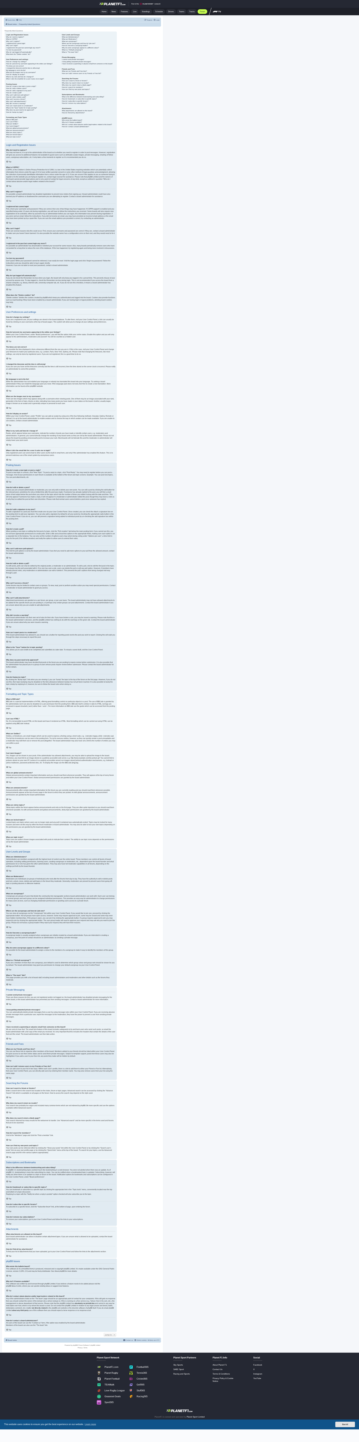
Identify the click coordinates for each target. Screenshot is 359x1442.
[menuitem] (19, 20)
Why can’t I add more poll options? (17, 95)
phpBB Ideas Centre (13, 1286)
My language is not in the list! (16, 70)
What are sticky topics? (14, 132)
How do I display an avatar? (15, 74)
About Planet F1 (220, 1365)
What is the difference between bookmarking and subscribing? (83, 97)
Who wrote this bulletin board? (72, 120)
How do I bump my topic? (14, 112)
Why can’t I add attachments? (16, 101)
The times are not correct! (15, 66)
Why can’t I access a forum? (16, 99)
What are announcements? (15, 130)
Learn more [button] (90, 1424)
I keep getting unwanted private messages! (76, 61)
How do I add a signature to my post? (18, 90)
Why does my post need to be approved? (20, 110)
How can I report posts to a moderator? (19, 106)
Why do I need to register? (15, 37)
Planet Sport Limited (196, 1417)
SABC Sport (178, 1369)
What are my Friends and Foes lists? (74, 71)
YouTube (257, 1378)
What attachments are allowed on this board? (77, 110)
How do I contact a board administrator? (75, 126)
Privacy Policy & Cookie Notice (223, 1379)
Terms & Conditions (221, 1374)
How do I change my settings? (16, 61)
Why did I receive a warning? (16, 103)
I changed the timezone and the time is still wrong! (23, 68)
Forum (202, 12)
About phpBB (60, 1271)
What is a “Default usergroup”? (72, 50)
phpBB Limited (69, 1269)
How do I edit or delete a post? (16, 88)
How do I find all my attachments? (73, 113)
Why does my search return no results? (75, 83)
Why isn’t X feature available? (72, 122)
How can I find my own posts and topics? (76, 89)
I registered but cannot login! (15, 43)
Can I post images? (12, 126)
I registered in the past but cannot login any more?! (23, 48)
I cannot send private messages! (73, 59)
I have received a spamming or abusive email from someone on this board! (87, 64)
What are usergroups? (69, 41)
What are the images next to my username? (21, 72)
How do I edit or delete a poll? (16, 97)
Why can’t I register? (13, 41)
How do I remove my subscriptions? (74, 103)
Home (104, 12)
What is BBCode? (12, 119)
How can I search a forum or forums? (74, 80)
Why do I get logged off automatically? (19, 52)
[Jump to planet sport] (147, 4)
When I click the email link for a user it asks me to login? (25, 79)
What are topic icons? (13, 137)
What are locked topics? (14, 134)
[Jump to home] (113, 4)
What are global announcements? (17, 128)
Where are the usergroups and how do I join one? (78, 43)
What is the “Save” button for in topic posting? (21, 108)
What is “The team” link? (70, 52)
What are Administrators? (70, 37)
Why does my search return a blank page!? (76, 85)
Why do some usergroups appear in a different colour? (80, 48)
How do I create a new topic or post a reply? (21, 86)
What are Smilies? (12, 124)
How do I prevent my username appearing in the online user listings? (29, 64)
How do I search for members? (72, 87)
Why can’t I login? (12, 45)
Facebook (257, 1365)
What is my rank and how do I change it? (20, 77)
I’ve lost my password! (13, 50)
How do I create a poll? (14, 93)
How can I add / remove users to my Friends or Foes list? (81, 73)
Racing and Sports (181, 1374)
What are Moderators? (69, 39)
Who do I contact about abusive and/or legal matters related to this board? (87, 124)
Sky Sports (178, 1365)
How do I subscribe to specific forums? (75, 101)
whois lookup (53, 1301)
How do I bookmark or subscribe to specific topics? (79, 99)
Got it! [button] (345, 1424)
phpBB (32, 386)
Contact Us (217, 1369)
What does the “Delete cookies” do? (18, 54)
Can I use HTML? (12, 122)
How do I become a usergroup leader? (75, 45)
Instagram (257, 1374)
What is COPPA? (12, 39)
